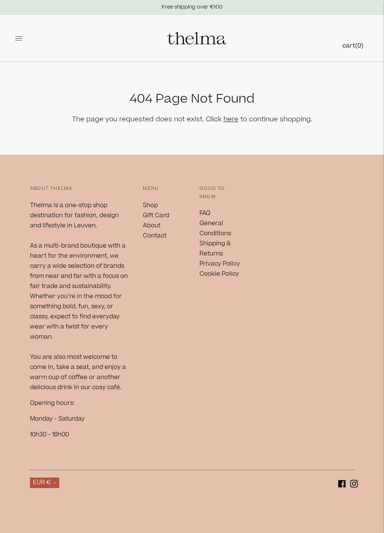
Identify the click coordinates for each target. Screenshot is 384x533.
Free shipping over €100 (192, 7)
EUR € (42, 482)
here (231, 119)
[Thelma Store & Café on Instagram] (354, 485)
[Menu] (18, 38)
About (151, 225)
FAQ (205, 213)
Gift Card (156, 215)
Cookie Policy (219, 274)
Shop (150, 205)
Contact (154, 235)
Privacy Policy (220, 264)
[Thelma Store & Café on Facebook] (342, 485)
